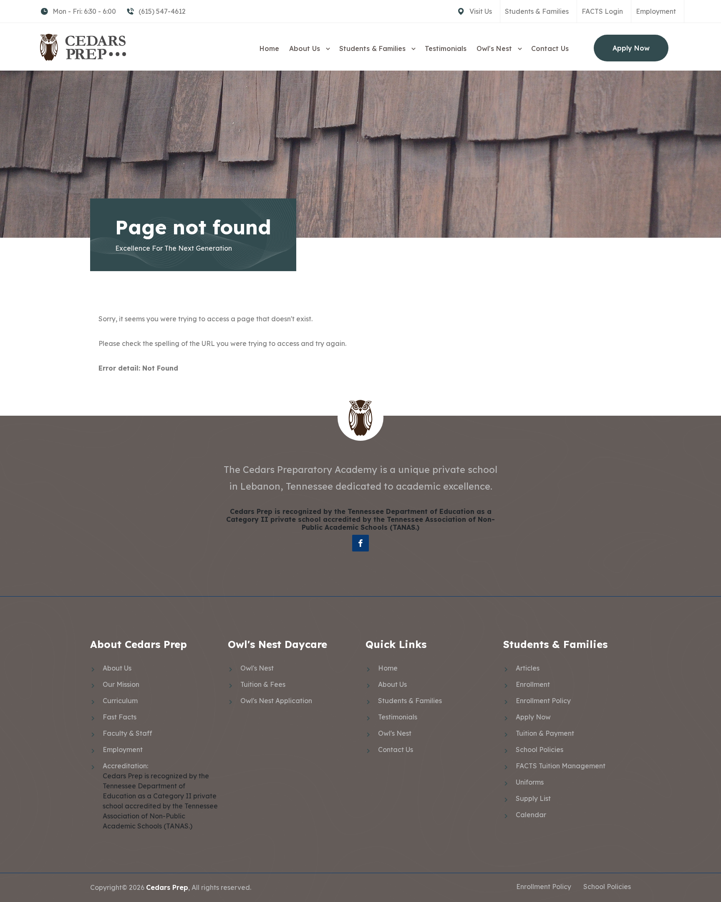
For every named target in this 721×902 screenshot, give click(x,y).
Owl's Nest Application (276, 700)
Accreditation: (125, 766)
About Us (305, 48)
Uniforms (530, 782)
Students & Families (537, 11)
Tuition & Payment (545, 733)
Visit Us (480, 11)
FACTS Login (602, 11)
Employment (656, 11)
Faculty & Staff (127, 733)
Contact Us (550, 48)
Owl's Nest (495, 48)
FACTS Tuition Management (560, 766)
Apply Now (631, 48)
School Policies (539, 749)
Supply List (533, 798)
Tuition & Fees (262, 684)
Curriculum (120, 700)
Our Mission (121, 684)
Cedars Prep (167, 887)
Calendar (531, 815)
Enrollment (533, 684)
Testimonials (445, 48)
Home (269, 48)
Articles (527, 668)
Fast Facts (119, 717)
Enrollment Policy (543, 700)
